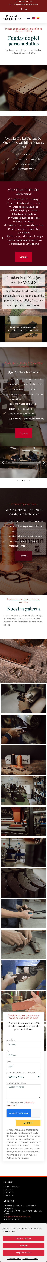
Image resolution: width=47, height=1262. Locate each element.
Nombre (11, 1040)
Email (9, 1062)
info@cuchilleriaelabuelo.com (17, 1216)
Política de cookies (14, 1259)
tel (8, 1051)
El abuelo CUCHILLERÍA (12, 18)
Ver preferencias (23, 1252)
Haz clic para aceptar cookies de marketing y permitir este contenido (23, 328)
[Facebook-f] (21, 9)
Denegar (23, 1245)
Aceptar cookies (23, 1238)
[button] (29, 18)
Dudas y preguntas (16, 1083)
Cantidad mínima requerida (21, 1073)
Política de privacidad (30, 1259)
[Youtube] (26, 9)
